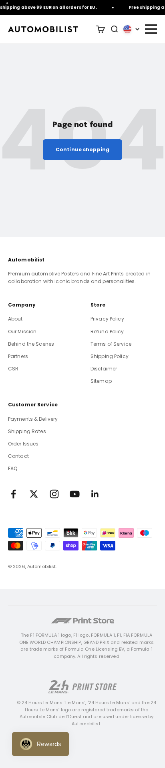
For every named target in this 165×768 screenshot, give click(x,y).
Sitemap (101, 381)
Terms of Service (111, 343)
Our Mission (22, 331)
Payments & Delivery (33, 419)
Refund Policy (107, 331)
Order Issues (23, 443)
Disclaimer (104, 368)
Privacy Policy (107, 318)
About (15, 318)
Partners (18, 356)
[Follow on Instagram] (54, 494)
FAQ (12, 468)
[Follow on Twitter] (33, 494)
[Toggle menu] (150, 29)
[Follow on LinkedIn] (95, 494)
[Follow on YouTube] (74, 494)
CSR (13, 368)
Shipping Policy (110, 356)
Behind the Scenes (31, 343)
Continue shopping (82, 149)
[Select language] (131, 29)
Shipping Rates (27, 431)
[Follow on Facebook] (13, 494)
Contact (18, 456)
